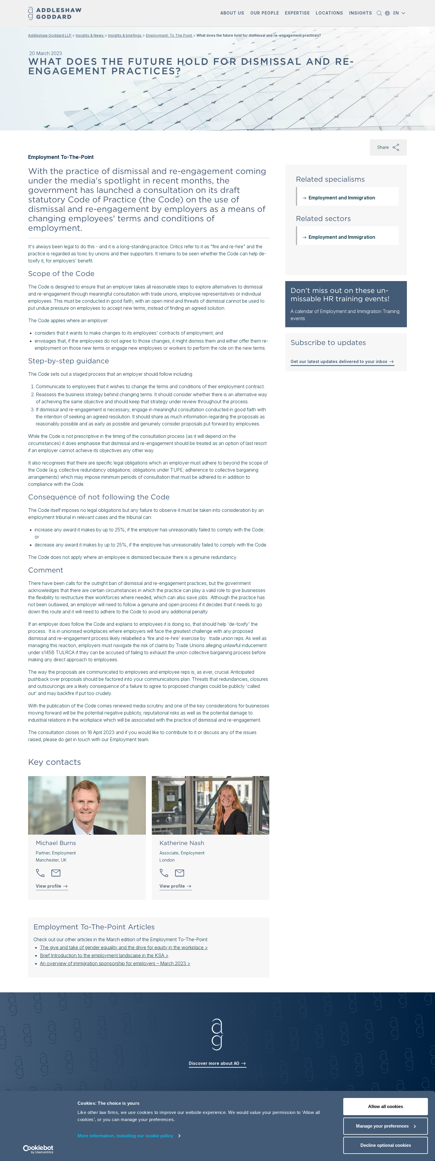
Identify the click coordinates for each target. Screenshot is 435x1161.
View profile (49, 886)
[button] (232, 13)
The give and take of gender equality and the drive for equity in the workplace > (124, 947)
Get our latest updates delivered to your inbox (340, 361)
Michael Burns (56, 842)
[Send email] (56, 873)
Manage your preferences (382, 1125)
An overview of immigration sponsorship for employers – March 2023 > (115, 963)
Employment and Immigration (342, 198)
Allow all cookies (385, 1106)
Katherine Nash (182, 842)
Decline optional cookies (385, 1145)
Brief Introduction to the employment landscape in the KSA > (104, 955)
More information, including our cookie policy (125, 1135)
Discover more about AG (215, 1063)
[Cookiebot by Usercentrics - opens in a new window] (38, 1149)
